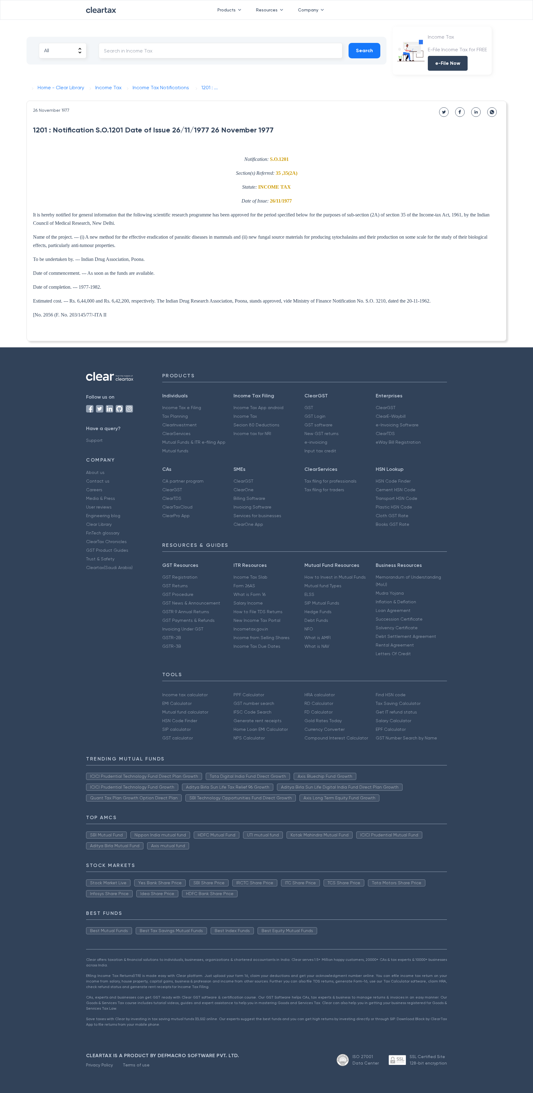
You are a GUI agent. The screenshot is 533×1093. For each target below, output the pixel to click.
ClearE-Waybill (391, 416)
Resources (267, 9)
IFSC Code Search (252, 712)
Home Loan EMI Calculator (260, 729)
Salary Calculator (393, 720)
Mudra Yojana (390, 593)
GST (308, 407)
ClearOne (243, 489)
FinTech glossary (102, 532)
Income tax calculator (185, 694)
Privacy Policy (99, 1064)
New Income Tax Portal (256, 620)
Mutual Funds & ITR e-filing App (193, 442)
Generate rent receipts (257, 720)
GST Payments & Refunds (188, 620)
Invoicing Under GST (182, 628)
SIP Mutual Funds (321, 603)
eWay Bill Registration (398, 442)
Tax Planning (175, 416)
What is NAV (316, 646)
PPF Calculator (248, 694)
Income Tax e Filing (181, 407)
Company (308, 9)
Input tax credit (320, 450)
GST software (318, 424)
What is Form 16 (249, 594)
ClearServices (176, 433)
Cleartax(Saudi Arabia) (109, 567)
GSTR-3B (171, 646)
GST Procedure (177, 594)
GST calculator (177, 737)
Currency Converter (324, 729)
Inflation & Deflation (396, 601)
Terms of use (136, 1064)
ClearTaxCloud (177, 507)
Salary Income (248, 603)
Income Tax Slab (250, 577)
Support (94, 440)
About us (95, 472)
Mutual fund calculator (185, 712)
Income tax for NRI (252, 433)
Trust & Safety (100, 558)
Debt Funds (316, 620)
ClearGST (385, 407)
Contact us (97, 481)
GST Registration (179, 577)
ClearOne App (248, 524)
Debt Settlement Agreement (406, 636)
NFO (308, 628)
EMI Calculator (177, 703)
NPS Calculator (249, 737)
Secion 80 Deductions (256, 424)
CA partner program (183, 481)
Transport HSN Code (396, 498)
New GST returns (321, 433)
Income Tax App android (258, 407)
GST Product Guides (107, 550)
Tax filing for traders (324, 489)
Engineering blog (103, 515)
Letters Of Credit (393, 653)
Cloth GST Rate (392, 515)
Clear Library (99, 524)
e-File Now (447, 63)
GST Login (314, 416)
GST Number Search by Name (406, 737)
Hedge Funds (318, 611)
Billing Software (249, 498)
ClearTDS (385, 433)
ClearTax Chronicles (106, 541)
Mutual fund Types (322, 585)
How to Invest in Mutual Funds (335, 577)
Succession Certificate (399, 619)
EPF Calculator (391, 729)
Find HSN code (391, 694)
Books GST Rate (392, 524)
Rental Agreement (395, 645)
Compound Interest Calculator (336, 737)
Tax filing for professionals (330, 481)
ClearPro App (176, 515)
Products (226, 9)
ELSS (309, 594)
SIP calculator (176, 729)
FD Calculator (318, 712)
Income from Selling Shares (261, 637)
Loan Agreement (393, 610)
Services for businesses (257, 515)
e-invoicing (315, 442)
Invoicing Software (252, 507)
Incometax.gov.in (250, 628)
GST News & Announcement (191, 603)
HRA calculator (319, 694)
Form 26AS (244, 585)
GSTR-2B (171, 637)
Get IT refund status (396, 712)
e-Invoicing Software (397, 424)
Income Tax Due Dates (256, 646)
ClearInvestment (179, 424)
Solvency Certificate (397, 627)
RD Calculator (318, 703)
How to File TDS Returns (258, 611)
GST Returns (175, 585)
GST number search (253, 703)
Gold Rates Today (323, 720)
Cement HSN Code (395, 489)
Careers (94, 489)
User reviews (99, 507)
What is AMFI (317, 637)
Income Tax (245, 416)
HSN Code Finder (393, 481)
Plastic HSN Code (394, 507)
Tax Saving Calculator (398, 703)
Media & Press (100, 498)
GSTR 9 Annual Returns (185, 611)
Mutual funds (175, 450)
